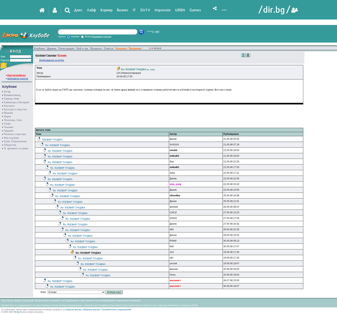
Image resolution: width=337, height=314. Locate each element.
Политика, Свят (13, 120)
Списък (108, 48)
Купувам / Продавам (128, 48)
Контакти (9, 105)
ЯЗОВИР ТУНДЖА (52, 139)
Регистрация (66, 48)
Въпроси (96, 48)
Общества (10, 144)
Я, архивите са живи (16, 148)
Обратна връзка (74, 309)
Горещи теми (11, 98)
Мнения (8, 112)
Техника (8, 127)
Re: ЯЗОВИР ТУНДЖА (57, 145)
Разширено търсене (101, 36)
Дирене (51, 48)
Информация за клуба (51, 60)
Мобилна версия (91, 309)
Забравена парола (17, 78)
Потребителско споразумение (116, 309)
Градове (8, 130)
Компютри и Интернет (17, 102)
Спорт (7, 123)
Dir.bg (7, 91)
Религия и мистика (15, 134)
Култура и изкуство (15, 109)
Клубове (39, 48)
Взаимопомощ (12, 95)
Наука (7, 116)
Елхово (62, 55)
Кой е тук (82, 48)
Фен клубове (11, 137)
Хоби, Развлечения (15, 141)
